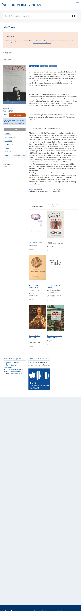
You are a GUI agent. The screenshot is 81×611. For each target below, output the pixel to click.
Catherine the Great (34, 336)
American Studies (17, 374)
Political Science (10, 369)
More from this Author (53, 205)
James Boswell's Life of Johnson (53, 286)
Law (5, 367)
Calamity (49, 242)
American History (17, 371)
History (6, 365)
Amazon (8, 134)
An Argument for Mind (35, 242)
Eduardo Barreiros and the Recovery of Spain (54, 336)
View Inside (15, 103)
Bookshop (8, 141)
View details (31, 249)
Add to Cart (17, 115)
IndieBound (9, 144)
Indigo (7, 148)
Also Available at (15, 129)
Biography (7, 363)
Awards (53, 66)
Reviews (44, 66)
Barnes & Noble (10, 137)
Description (34, 66)
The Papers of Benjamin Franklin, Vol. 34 (35, 286)
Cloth (5, 166)
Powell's (8, 151)
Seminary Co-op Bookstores (15, 155)
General (16, 363)
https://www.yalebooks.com (42, 43)
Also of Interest (37, 206)
